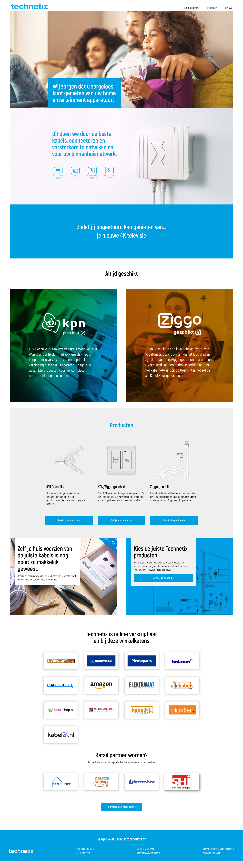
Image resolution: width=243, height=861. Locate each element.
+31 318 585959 (83, 852)
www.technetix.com (212, 852)
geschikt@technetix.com (148, 852)
